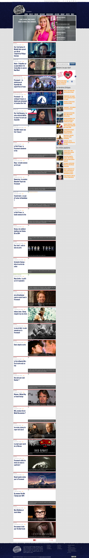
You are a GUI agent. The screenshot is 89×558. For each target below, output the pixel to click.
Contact (69, 552)
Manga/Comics (49, 14)
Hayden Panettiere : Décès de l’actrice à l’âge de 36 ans (69, 176)
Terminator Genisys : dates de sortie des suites (19, 264)
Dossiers (26, 18)
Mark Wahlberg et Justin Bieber (19, 511)
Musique (36, 14)
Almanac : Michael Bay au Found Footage (20, 395)
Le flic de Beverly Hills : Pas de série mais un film (20, 363)
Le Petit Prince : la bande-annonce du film (20, 213)
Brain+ (72, 14)
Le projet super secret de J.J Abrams (20, 445)
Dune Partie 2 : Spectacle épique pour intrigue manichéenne (68, 137)
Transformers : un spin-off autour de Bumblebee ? (20, 198)
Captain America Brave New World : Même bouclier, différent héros (69, 114)
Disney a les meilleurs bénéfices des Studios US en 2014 (20, 231)
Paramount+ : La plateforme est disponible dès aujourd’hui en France (20, 83)
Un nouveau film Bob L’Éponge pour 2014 (19, 494)
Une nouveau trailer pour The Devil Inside (19, 528)
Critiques (26, 16)
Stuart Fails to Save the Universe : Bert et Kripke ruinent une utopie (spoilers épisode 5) (69, 159)
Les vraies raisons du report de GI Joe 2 (20, 428)
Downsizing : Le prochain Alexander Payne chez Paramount (20, 181)
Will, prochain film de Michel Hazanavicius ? (20, 412)
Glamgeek (68, 18)
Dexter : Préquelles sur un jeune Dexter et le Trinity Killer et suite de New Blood (20, 66)
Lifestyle (68, 14)
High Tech (68, 21)
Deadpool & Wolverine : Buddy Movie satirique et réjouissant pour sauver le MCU (69, 125)
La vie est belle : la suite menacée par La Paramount (20, 330)
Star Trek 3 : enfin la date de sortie (19, 246)
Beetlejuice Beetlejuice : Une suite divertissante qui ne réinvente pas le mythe (69, 120)
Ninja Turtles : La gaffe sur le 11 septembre (20, 279)
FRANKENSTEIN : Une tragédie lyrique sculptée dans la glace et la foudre (69, 97)
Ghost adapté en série (20, 345)
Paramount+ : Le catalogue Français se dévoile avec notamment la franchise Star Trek (20, 100)
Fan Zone (73, 16)
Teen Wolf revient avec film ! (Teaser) (20, 131)
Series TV (31, 14)
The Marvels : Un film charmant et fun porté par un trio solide (69, 142)
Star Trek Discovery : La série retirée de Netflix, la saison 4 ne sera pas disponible (20, 116)
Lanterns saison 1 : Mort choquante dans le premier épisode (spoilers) (69, 152)
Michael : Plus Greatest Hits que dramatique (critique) (69, 91)
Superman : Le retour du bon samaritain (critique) (69, 102)
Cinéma (26, 14)
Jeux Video (57, 14)
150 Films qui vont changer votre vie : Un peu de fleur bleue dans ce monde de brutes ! (62, 83)
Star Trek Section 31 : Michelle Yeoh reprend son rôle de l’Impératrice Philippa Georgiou (20, 51)
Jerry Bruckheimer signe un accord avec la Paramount (20, 297)
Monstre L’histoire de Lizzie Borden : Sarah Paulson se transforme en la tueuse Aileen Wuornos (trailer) (69, 171)
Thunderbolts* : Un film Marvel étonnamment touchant (70, 108)
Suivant (50, 540)
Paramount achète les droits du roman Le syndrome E (20, 462)
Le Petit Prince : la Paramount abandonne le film (20, 148)
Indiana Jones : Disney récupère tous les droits (20, 313)
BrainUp (63, 14)
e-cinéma (26, 21)
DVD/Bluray (42, 14)
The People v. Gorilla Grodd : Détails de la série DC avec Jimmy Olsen (69, 164)
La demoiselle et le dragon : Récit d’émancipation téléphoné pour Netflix (69, 131)
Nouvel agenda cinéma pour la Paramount (20, 478)
